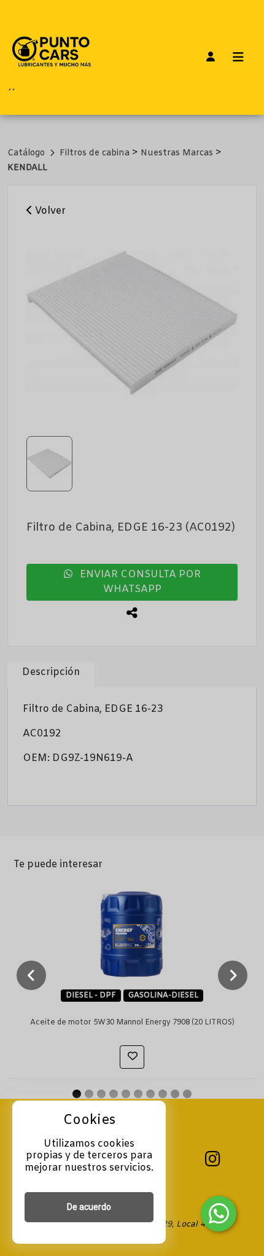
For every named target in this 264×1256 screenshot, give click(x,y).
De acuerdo (89, 1207)
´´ (11, 94)
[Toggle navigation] (238, 58)
